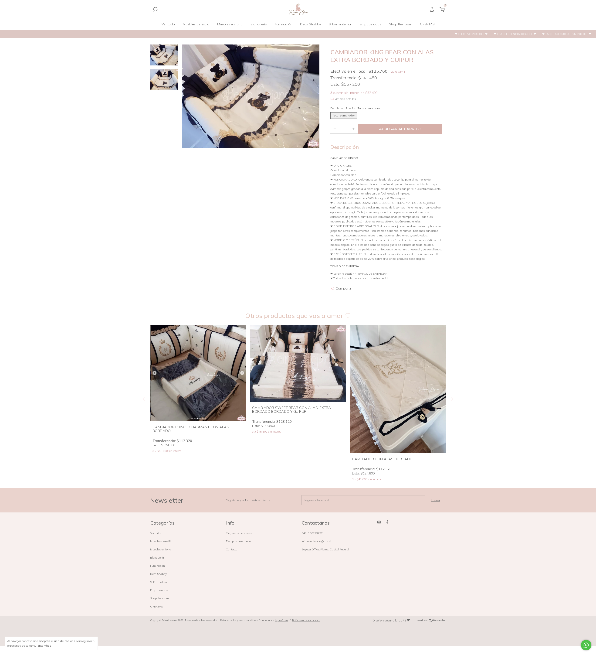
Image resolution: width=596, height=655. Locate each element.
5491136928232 (312, 533)
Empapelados (370, 24)
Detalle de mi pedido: (355, 108)
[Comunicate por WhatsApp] (586, 645)
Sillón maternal (340, 24)
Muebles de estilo (196, 24)
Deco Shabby (310, 24)
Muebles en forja (230, 24)
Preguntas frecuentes (239, 533)
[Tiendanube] (431, 621)
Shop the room (400, 24)
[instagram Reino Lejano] (379, 522)
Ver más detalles (345, 99)
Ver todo (168, 24)
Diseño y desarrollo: (389, 620)
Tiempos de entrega (238, 541)
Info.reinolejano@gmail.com (319, 541)
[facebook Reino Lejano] (387, 522)
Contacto (231, 549)
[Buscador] (155, 10)
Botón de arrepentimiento (306, 620)
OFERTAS (427, 24)
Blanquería (259, 24)
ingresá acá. (281, 620)
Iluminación (283, 24)
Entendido (44, 645)
